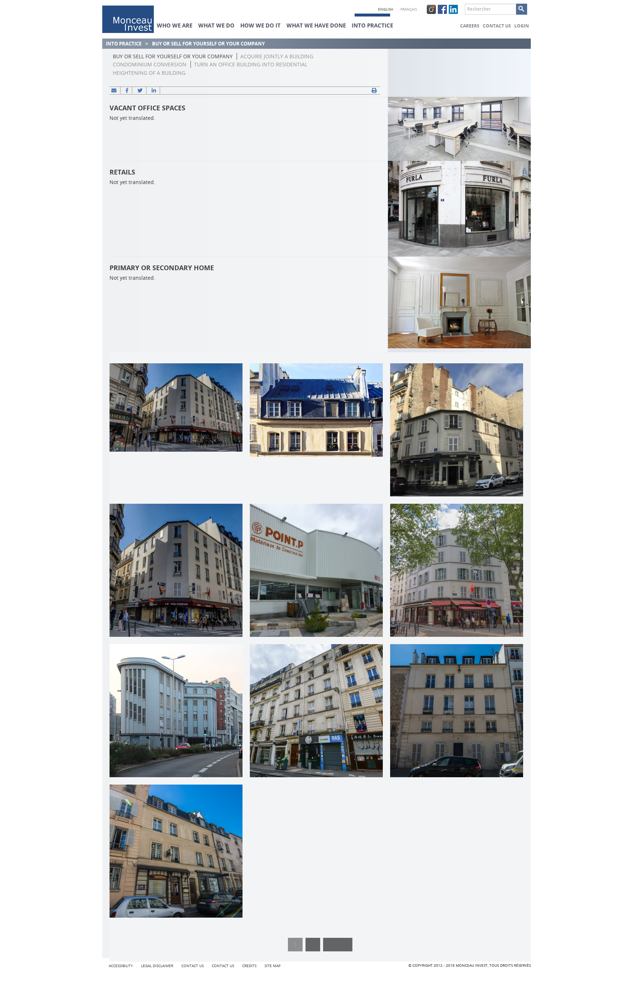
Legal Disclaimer (157, 965)
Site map (272, 965)
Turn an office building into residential (250, 64)
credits (249, 965)
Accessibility (121, 965)
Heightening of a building (149, 72)
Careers (470, 26)
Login (521, 26)
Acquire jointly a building (276, 56)
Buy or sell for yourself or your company (173, 56)
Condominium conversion (149, 64)
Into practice (123, 43)
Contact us (497, 26)
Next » (338, 944)
